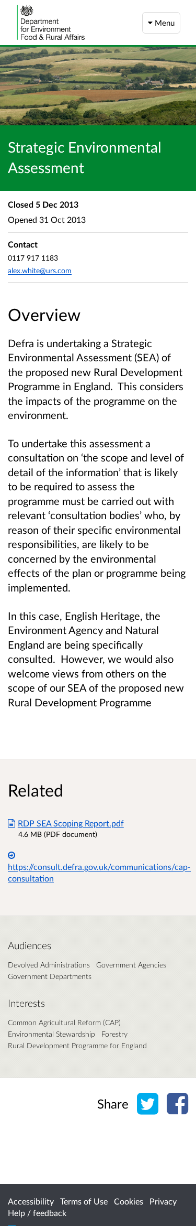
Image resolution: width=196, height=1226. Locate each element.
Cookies (128, 1201)
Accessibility (31, 1201)
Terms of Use (84, 1201)
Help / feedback (37, 1213)
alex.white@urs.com (40, 270)
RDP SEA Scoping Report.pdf (71, 823)
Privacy (163, 1201)
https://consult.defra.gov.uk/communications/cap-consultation (99, 872)
